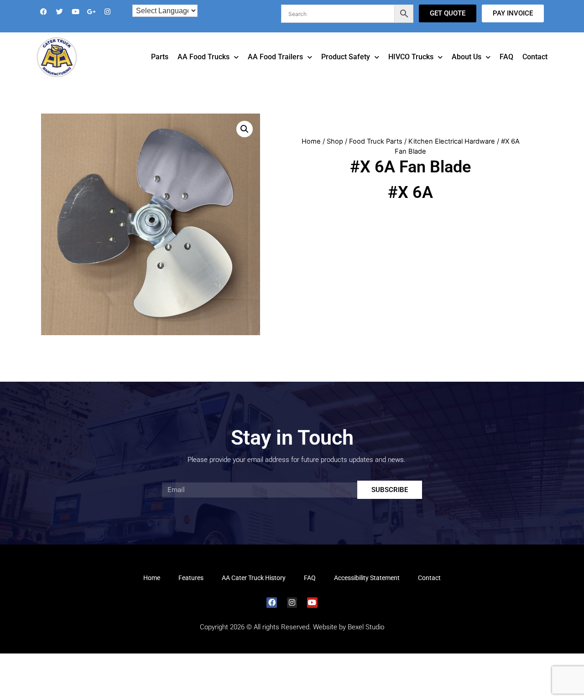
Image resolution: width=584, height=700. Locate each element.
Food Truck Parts (375, 154)
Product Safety (345, 69)
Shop (335, 154)
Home (311, 154)
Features (190, 590)
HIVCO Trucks (410, 69)
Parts (159, 69)
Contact (535, 69)
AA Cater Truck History (254, 590)
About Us (466, 69)
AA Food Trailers (275, 69)
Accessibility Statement (367, 590)
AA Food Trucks (203, 69)
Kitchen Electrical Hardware (451, 154)
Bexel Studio (366, 640)
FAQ (506, 69)
